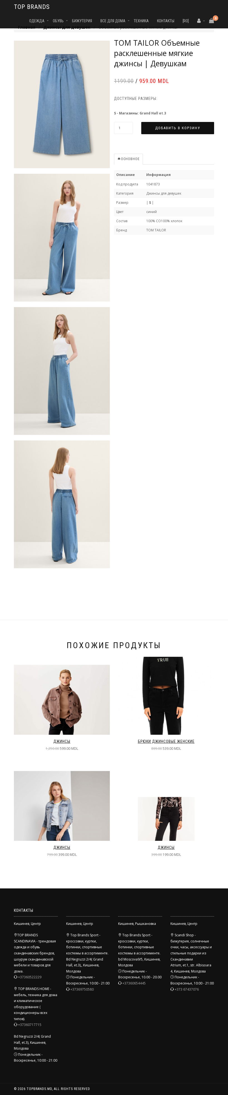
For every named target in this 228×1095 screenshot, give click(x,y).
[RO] (186, 21)
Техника (141, 21)
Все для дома (112, 21)
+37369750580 (82, 989)
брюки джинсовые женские (166, 741)
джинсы (61, 741)
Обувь (58, 21)
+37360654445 (134, 983)
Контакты (165, 21)
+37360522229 (29, 977)
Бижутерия (82, 21)
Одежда (36, 21)
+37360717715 (29, 1024)
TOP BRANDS (32, 6)
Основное (130, 159)
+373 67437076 (187, 989)
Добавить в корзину (177, 128)
